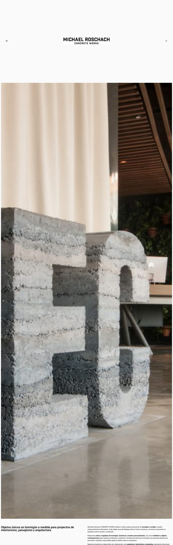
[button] (3, 301)
